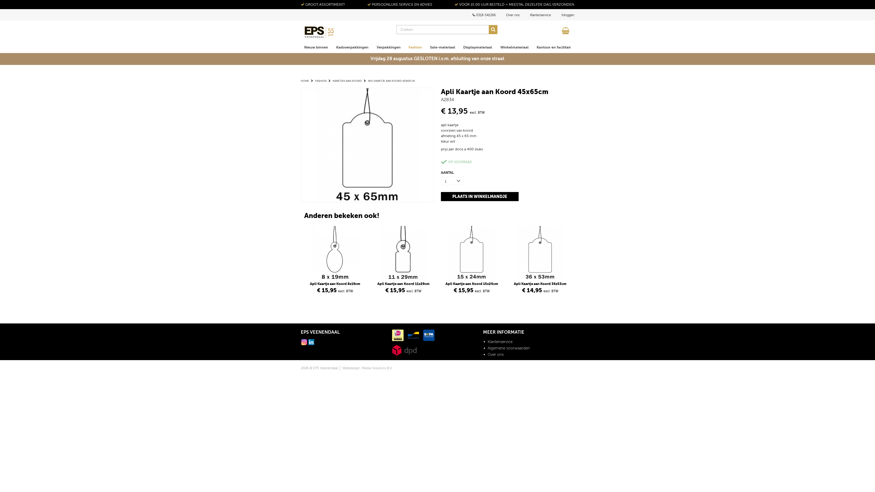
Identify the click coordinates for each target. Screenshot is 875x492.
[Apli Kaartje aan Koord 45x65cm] (367, 145)
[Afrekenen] (566, 29)
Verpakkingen (389, 47)
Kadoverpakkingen (352, 47)
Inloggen (567, 15)
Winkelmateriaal (514, 47)
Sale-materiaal (442, 47)
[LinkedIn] (311, 342)
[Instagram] (304, 342)
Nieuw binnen (316, 47)
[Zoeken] (493, 29)
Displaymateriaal (477, 47)
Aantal (447, 172)
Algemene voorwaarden (509, 348)
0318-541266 (485, 15)
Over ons (513, 15)
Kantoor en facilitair (554, 47)
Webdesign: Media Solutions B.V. (367, 368)
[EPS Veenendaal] (319, 32)
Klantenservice (540, 15)
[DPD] (404, 350)
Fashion (415, 47)
